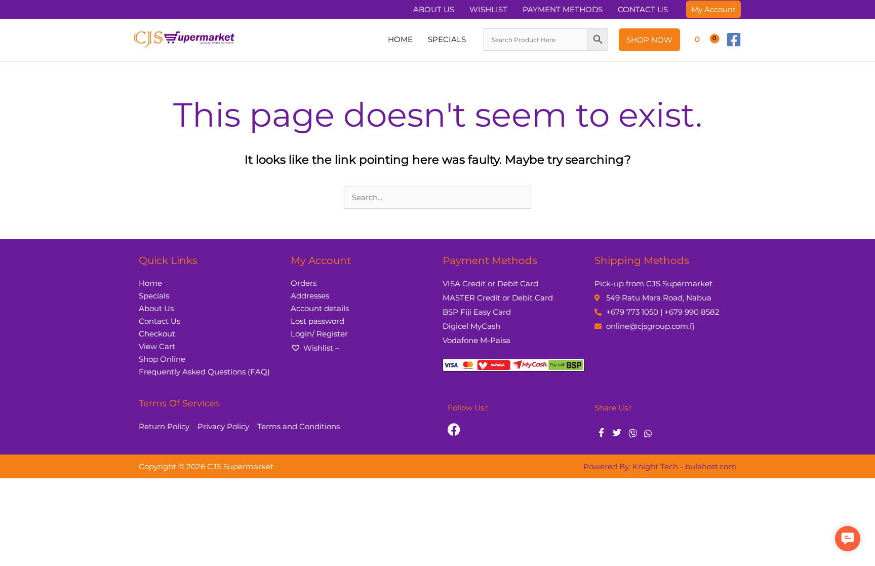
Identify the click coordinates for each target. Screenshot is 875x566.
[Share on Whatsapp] (648, 433)
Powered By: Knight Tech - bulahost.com (659, 466)
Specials (154, 295)
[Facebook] (733, 39)
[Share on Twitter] (617, 434)
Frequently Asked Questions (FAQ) (204, 371)
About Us (156, 308)
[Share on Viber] (632, 433)
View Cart (157, 346)
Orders (303, 283)
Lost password (317, 321)
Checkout (157, 333)
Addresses (310, 295)
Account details (320, 308)
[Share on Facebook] (601, 434)
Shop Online (162, 359)
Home (150, 283)
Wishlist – (321, 348)
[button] (713, 9)
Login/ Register (319, 333)
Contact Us (159, 321)
